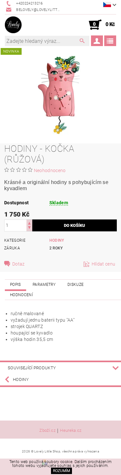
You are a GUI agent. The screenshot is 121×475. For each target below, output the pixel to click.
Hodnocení (21, 295)
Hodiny (56, 240)
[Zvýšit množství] (29, 222)
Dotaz (18, 264)
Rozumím (61, 471)
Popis (15, 284)
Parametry (44, 284)
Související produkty (32, 367)
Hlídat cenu (104, 264)
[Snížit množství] (29, 228)
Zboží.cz (47, 430)
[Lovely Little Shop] (13, 24)
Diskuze (75, 284)
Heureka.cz (70, 430)
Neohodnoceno (50, 170)
